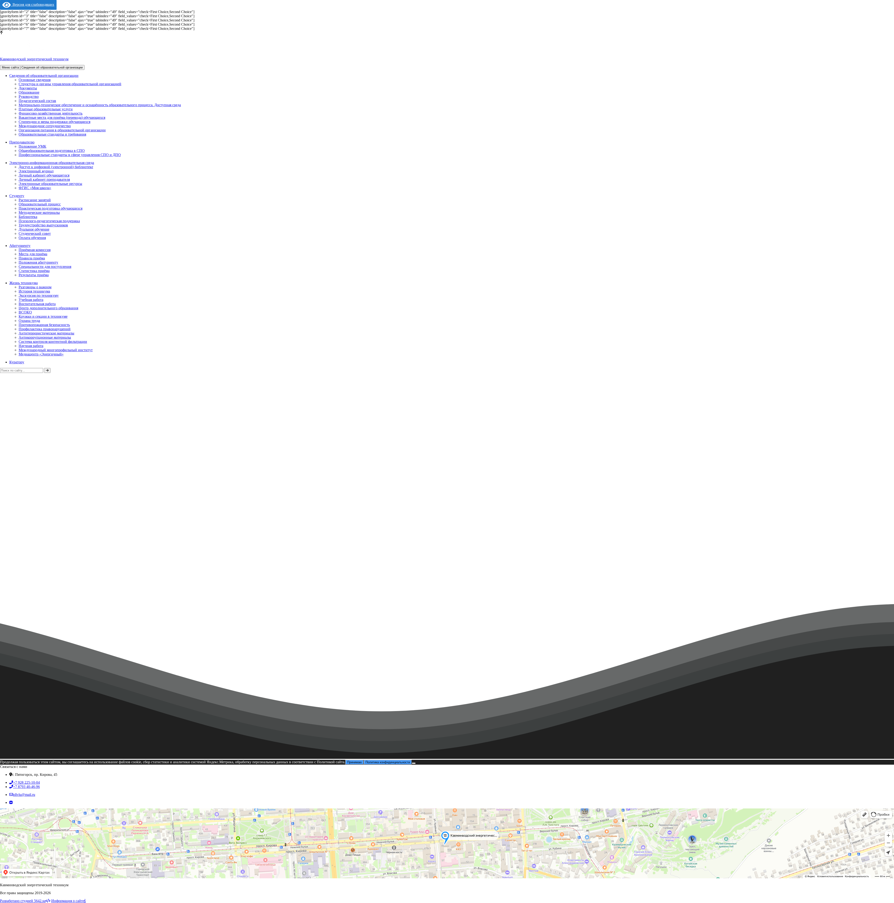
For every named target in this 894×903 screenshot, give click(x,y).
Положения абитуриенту (38, 262)
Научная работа (31, 346)
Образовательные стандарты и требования (52, 134)
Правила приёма (32, 258)
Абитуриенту (19, 246)
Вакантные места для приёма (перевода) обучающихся (62, 117)
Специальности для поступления (45, 267)
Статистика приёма (34, 271)
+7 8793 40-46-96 (26, 787)
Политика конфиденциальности (388, 762)
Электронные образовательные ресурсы (50, 184)
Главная (6, 566)
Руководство (29, 97)
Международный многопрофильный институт (56, 350)
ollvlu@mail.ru (24, 795)
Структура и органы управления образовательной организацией (70, 84)
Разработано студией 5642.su (23, 901)
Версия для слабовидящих (32, 5)
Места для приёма (33, 254)
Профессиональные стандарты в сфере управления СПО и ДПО (70, 155)
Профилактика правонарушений (45, 329)
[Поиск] (47, 370)
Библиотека (28, 217)
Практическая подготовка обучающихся (50, 208)
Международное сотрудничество (45, 126)
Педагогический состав (37, 101)
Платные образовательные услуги (46, 109)
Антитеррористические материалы (46, 333)
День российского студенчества (28, 613)
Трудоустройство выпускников (43, 225)
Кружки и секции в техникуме (43, 316)
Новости (25, 566)
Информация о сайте (67, 901)
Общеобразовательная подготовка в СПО (52, 151)
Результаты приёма (34, 275)
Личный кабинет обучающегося (44, 175)
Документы (28, 88)
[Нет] (414, 763)
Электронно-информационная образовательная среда (51, 163)
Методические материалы (39, 213)
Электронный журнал (36, 171)
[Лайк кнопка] (2, 610)
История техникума (34, 291)
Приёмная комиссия (35, 250)
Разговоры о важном (35, 287)
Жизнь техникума (23, 283)
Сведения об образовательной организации (43, 76)
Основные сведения (35, 80)
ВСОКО (25, 312)
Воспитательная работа (37, 304)
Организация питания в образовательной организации (62, 130)
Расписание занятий (35, 200)
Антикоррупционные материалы (45, 337)
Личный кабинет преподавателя (44, 179)
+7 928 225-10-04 (26, 782)
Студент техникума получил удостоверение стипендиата (101, 613)
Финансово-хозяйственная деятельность (50, 113)
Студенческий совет (35, 233)
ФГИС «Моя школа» (35, 188)
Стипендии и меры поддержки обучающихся (54, 122)
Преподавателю (21, 142)
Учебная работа (31, 300)
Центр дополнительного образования (48, 308)
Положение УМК (32, 146)
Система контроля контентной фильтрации (53, 342)
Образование (29, 92)
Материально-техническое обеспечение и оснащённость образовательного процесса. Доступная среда (100, 105)
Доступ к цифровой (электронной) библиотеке (56, 167)
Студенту (16, 196)
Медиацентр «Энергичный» (41, 354)
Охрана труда (29, 321)
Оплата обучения (32, 238)
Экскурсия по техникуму (39, 295)
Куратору (16, 362)
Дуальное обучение (34, 229)
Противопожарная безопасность (44, 325)
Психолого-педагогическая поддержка (49, 221)
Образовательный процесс (40, 204)
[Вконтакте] (11, 802)
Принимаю (354, 762)
